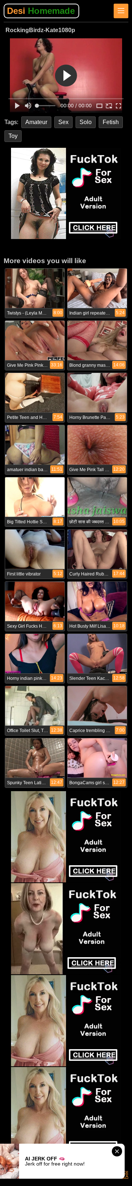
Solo (86, 122)
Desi (41, 11)
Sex (63, 122)
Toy (13, 136)
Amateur (36, 122)
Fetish (111, 122)
